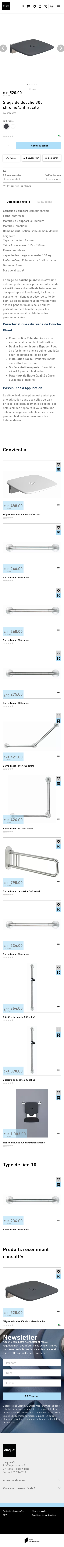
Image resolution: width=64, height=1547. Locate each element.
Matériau (8, 226)
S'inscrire (33, 1396)
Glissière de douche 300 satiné (19, 1017)
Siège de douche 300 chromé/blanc (21, 514)
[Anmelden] (40, 6)
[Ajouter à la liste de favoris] (58, 464)
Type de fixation (13, 240)
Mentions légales (39, 1511)
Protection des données (13, 1511)
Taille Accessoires (14, 245)
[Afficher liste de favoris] (34, 6)
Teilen (13, 158)
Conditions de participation (44, 1515)
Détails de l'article (18, 201)
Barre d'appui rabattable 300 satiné (21, 891)
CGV (5, 1515)
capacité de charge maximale (22, 255)
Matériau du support (16, 221)
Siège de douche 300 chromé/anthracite (24, 1142)
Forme (7, 250)
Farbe (6, 216)
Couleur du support (15, 211)
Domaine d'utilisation (16, 231)
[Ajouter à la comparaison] (58, 504)
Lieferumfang (12, 260)
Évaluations (44, 201)
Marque (8, 270)
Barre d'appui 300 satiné (16, 577)
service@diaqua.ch (35, 1415)
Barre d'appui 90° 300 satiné (18, 828)
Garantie (8, 265)
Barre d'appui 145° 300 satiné (18, 765)
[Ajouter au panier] (58, 469)
